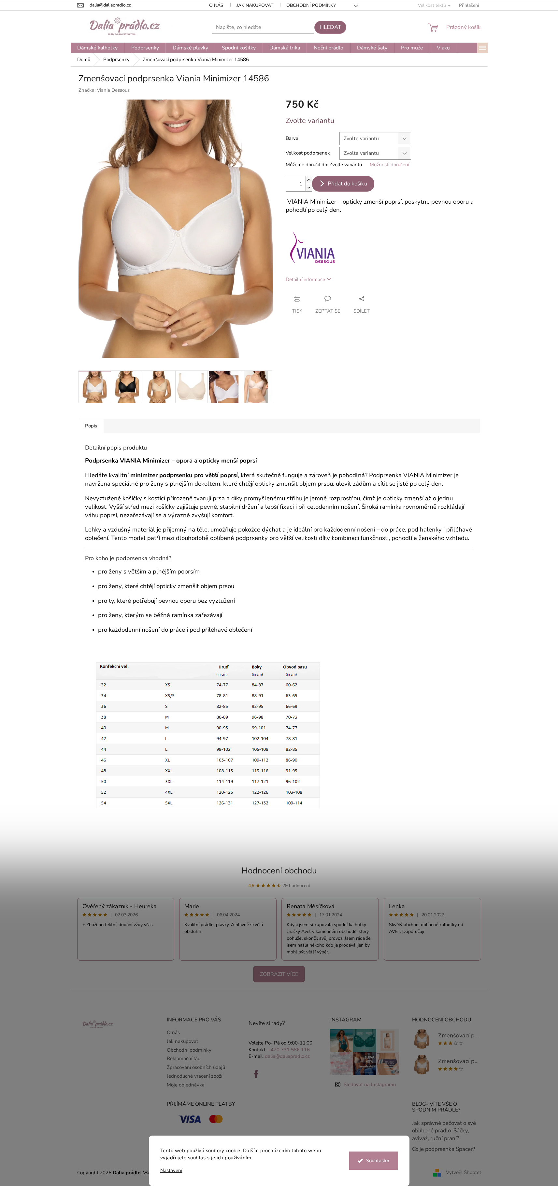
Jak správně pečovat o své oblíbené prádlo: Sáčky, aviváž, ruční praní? (444, 1130)
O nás (216, 5)
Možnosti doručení (389, 164)
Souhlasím (377, 1160)
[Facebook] (256, 1074)
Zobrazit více (279, 974)
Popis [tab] (91, 426)
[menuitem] (97, 48)
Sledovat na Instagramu (370, 1084)
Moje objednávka (186, 1085)
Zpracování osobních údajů (196, 1067)
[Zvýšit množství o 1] (309, 180)
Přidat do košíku (347, 183)
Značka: (104, 90)
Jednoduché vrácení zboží (194, 1076)
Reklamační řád (184, 1058)
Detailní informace (305, 279)
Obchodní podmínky (311, 5)
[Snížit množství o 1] (309, 187)
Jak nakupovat (254, 5)
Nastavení (171, 1170)
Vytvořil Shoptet (463, 1172)
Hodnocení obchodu (279, 870)
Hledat (330, 27)
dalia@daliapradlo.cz (287, 1056)
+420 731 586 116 (289, 1049)
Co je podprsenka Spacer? (443, 1149)
